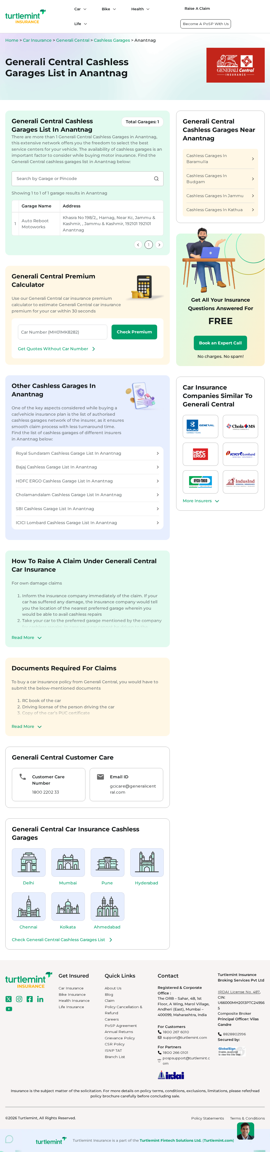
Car (77, 9)
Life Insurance (71, 1007)
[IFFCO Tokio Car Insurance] (200, 482)
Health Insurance (74, 1000)
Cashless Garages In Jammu (215, 195)
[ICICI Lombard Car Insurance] (240, 454)
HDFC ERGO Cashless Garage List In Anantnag (64, 480)
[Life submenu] (84, 24)
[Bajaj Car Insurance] (200, 426)
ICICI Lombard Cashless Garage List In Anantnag (66, 522)
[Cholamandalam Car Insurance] (240, 426)
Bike (106, 9)
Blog (109, 994)
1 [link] (149, 244)
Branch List (115, 1057)
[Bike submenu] (113, 9)
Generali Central (73, 40)
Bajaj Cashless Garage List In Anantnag (56, 467)
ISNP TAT (113, 1050)
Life (77, 24)
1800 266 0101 (175, 1052)
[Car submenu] (83, 9)
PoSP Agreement (121, 1025)
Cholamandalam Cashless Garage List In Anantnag (69, 494)
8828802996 (234, 1034)
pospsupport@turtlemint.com (186, 1061)
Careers (112, 1019)
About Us (113, 988)
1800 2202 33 (45, 792)
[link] (138, 244)
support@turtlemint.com (185, 1037)
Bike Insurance (72, 994)
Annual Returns (119, 1032)
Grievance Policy (120, 1038)
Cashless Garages (112, 40)
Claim (109, 1000)
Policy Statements (207, 1118)
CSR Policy (114, 1044)
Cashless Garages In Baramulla (206, 158)
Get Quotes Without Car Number (53, 348)
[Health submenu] (147, 9)
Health (137, 9)
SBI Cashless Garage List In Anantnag (55, 508)
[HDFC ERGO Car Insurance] (200, 454)
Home (11, 40)
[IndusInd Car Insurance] (240, 482)
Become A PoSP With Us (206, 24)
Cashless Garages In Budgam (206, 178)
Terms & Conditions (247, 1118)
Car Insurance (37, 40)
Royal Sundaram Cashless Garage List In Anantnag (68, 453)
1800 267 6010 (176, 1032)
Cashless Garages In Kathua (214, 209)
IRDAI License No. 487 (239, 992)
